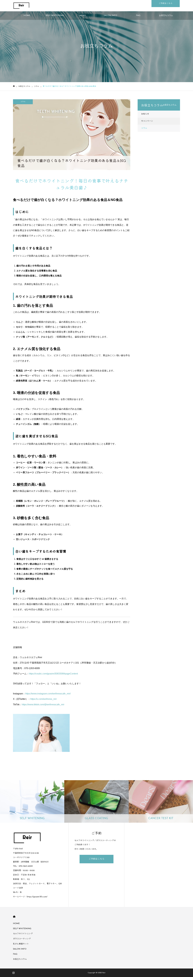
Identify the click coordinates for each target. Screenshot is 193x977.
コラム (22, 102)
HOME (27, 15)
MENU (82, 15)
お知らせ (145, 114)
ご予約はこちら (166, 3)
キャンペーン (147, 121)
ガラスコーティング (22, 939)
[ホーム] (14, 86)
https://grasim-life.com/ (37, 897)
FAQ (138, 15)
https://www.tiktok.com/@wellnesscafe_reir (43, 704)
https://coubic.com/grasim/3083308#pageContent (53, 673)
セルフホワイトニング (23, 934)
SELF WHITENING (55, 15)
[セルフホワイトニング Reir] (37, 5)
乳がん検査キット (21, 944)
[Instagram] (13, 972)
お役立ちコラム (166, 15)
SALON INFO (110, 15)
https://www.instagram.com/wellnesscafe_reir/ (48, 693)
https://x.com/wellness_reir (43, 699)
